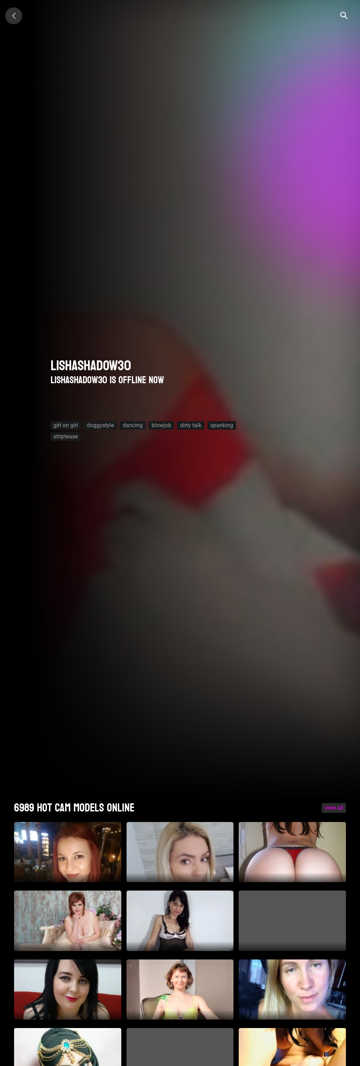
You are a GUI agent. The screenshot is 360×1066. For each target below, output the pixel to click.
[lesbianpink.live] (13, 16)
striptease (65, 436)
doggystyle (100, 425)
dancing (133, 425)
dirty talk (190, 425)
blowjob (161, 425)
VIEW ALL (333, 807)
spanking (221, 425)
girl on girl (65, 425)
